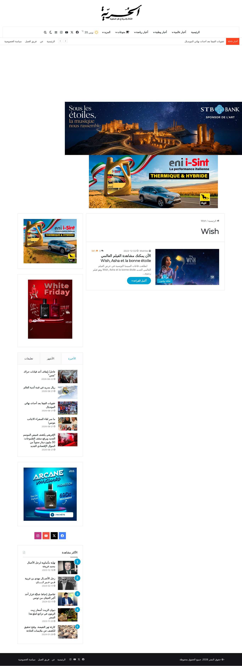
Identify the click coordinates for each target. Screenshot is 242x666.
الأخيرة (72, 358)
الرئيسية (195, 32)
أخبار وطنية (161, 32)
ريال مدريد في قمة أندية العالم (39, 387)
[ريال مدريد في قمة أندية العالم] (67, 392)
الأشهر (50, 358)
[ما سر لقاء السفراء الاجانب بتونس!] (67, 424)
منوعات (121, 32)
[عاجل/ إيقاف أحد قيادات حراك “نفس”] (67, 376)
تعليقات (28, 358)
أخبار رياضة (142, 32)
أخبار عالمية (180, 32)
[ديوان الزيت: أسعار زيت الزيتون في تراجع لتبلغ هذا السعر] (67, 614)
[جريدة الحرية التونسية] (121, 13)
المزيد (107, 32)
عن (41, 41)
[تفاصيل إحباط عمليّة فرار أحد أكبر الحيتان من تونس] (67, 599)
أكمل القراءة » (139, 280)
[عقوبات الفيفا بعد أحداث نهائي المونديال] (67, 408)
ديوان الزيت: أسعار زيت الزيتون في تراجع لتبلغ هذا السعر (42, 613)
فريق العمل (30, 41)
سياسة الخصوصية (13, 41)
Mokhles (144, 250)
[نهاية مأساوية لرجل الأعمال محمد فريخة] (67, 567)
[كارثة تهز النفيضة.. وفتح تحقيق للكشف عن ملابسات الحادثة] (67, 632)
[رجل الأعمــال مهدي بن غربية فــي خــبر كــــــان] (67, 583)
